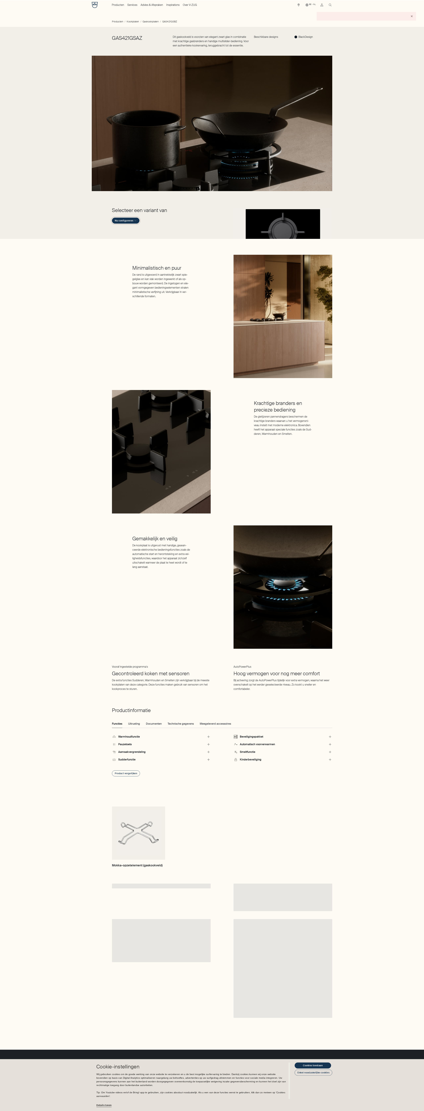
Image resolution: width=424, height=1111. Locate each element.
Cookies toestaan (313, 1065)
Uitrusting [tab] (134, 723)
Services (132, 5)
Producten (118, 5)
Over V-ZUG (190, 5)
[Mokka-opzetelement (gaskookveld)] (138, 833)
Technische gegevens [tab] (181, 723)
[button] (283, 223)
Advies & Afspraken (152, 5)
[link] (298, 5)
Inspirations (173, 5)
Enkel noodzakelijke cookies (313, 1072)
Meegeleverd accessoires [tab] (215, 723)
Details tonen (103, 1105)
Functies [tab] (117, 723)
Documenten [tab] (154, 723)
